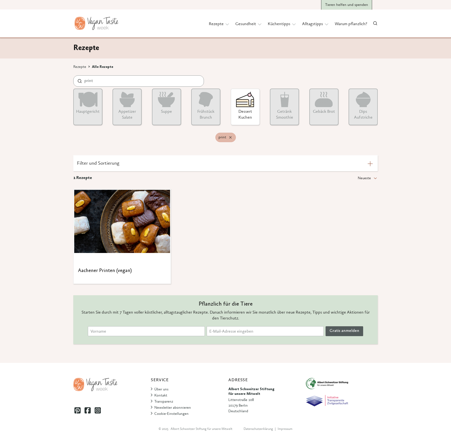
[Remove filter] (230, 137)
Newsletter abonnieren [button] (172, 408)
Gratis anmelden (344, 331)
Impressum (285, 429)
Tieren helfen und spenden (346, 5)
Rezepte (79, 67)
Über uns (161, 389)
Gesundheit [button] (245, 24)
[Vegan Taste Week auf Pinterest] (77, 410)
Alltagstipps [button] (312, 24)
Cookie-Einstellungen (171, 414)
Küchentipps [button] (279, 24)
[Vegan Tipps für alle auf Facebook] (87, 410)
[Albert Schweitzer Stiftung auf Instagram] (97, 410)
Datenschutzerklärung (258, 429)
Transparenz (163, 402)
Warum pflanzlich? (351, 24)
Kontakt (160, 395)
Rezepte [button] (216, 24)
